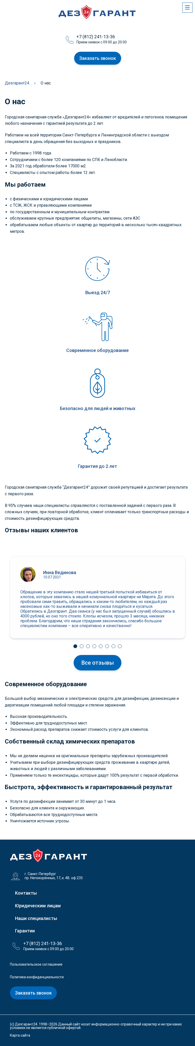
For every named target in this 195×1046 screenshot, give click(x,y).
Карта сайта (20, 1035)
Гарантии (25, 930)
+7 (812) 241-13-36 (95, 36)
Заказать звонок (97, 58)
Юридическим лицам (38, 905)
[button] (75, 646)
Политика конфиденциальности (37, 977)
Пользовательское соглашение (36, 964)
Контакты (26, 893)
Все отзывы (97, 663)
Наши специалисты (36, 918)
